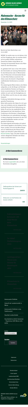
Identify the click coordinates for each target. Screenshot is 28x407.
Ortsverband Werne (12, 5)
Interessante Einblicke (10, 299)
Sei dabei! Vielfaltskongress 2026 (14, 241)
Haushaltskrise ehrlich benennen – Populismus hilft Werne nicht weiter (13, 321)
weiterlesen (17, 230)
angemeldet (12, 162)
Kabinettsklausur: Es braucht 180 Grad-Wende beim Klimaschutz (14, 220)
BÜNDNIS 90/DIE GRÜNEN (14, 3)
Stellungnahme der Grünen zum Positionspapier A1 (14, 188)
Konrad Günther (5, 133)
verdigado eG (10, 398)
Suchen (13, 343)
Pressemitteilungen (5, 143)
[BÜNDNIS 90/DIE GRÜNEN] (3, 4)
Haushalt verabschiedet (11, 315)
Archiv (6, 331)
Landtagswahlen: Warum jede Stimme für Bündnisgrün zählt (14, 262)
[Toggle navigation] (25, 10)
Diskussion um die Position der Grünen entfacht (14, 200)
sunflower (12, 397)
